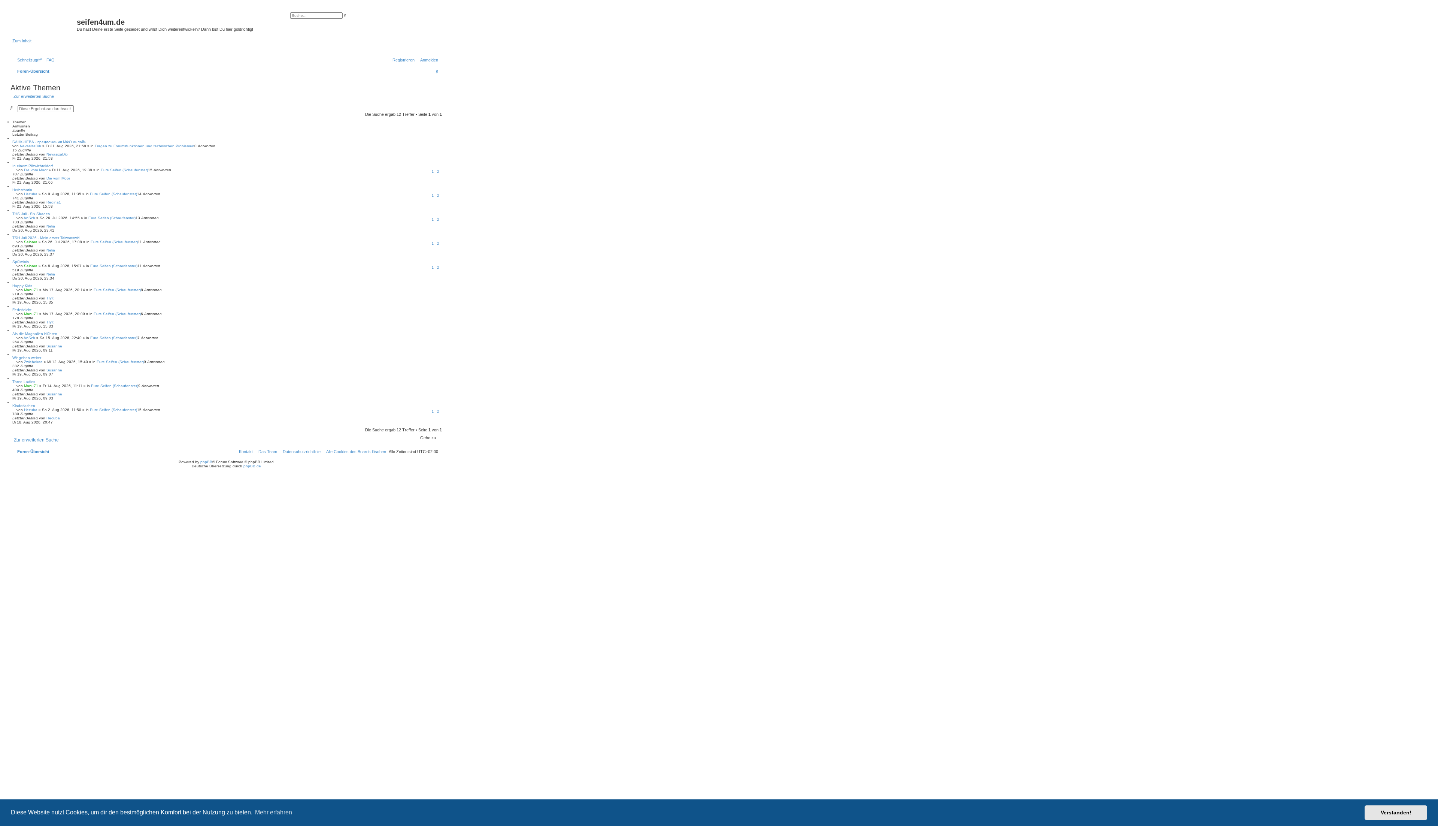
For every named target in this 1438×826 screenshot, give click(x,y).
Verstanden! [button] (1396, 813)
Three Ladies (23, 382)
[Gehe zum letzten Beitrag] (70, 154)
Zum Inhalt (21, 41)
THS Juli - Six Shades (31, 214)
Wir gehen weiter (26, 358)
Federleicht (21, 310)
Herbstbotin (22, 190)
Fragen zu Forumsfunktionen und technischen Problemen (144, 146)
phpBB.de (252, 466)
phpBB (206, 462)
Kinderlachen (23, 406)
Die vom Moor (36, 170)
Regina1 (53, 202)
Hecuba (30, 194)
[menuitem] (49, 60)
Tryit (50, 298)
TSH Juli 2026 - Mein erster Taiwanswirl (45, 238)
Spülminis (20, 262)
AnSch (29, 218)
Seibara (30, 242)
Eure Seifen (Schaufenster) (124, 170)
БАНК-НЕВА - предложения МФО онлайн (49, 142)
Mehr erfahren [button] (273, 812)
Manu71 (31, 290)
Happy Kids (22, 286)
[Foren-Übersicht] (44, 24)
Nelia (50, 226)
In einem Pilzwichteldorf (32, 166)
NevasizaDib (30, 146)
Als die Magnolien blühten (34, 334)
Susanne (54, 346)
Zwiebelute (33, 362)
